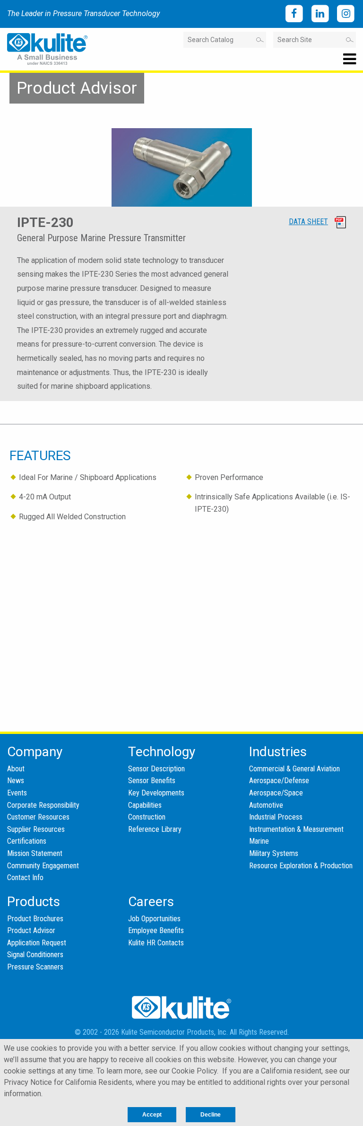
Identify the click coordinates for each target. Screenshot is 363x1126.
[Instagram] (346, 14)
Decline (210, 1114)
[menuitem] (34, 751)
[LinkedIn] (320, 14)
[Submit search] (259, 40)
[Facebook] (294, 14)
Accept (152, 1114)
